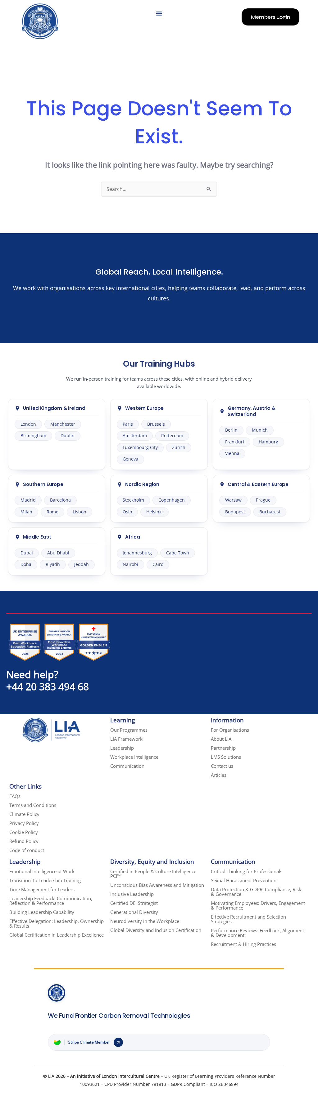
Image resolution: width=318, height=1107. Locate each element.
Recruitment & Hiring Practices (243, 944)
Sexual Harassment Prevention (243, 880)
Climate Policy (24, 814)
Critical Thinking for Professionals (246, 871)
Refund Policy (24, 841)
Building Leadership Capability (41, 912)
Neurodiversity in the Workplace (144, 921)
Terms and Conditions (32, 805)
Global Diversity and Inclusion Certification (155, 930)
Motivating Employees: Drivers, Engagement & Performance (258, 905)
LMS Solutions (226, 757)
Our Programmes (129, 730)
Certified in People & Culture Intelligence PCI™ (153, 873)
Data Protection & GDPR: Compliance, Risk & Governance (256, 891)
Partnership (223, 748)
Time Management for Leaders (42, 889)
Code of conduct (26, 850)
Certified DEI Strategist (134, 903)
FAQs (14, 796)
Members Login (270, 17)
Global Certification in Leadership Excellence (56, 935)
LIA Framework (126, 739)
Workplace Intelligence (134, 757)
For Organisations (230, 730)
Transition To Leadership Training (45, 880)
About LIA (221, 739)
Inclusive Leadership (132, 894)
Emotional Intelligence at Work (42, 871)
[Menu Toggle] (159, 13)
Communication (127, 766)
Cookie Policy (23, 832)
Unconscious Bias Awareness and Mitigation (157, 885)
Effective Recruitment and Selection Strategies (248, 919)
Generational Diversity (134, 912)
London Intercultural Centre (131, 1076)
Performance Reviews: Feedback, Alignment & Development (257, 932)
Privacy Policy (24, 823)
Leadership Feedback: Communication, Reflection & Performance (50, 900)
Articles (218, 775)
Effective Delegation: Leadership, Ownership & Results (56, 923)
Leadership (122, 748)
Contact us (222, 766)
